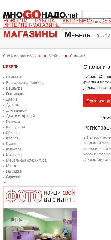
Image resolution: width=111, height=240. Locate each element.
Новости (15, 21)
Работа (45, 21)
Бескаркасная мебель (25, 83)
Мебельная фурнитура (26, 160)
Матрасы (14, 155)
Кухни (11, 144)
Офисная (14, 177)
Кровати (13, 138)
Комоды (13, 121)
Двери (11, 99)
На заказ (14, 171)
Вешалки (14, 88)
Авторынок (77, 21)
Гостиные (14, 94)
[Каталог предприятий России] (41, 14)
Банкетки (14, 77)
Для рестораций (20, 116)
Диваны (13, 105)
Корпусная (15, 127)
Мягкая (12, 166)
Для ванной (16, 110)
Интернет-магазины (31, 25)
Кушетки (13, 149)
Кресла (12, 132)
